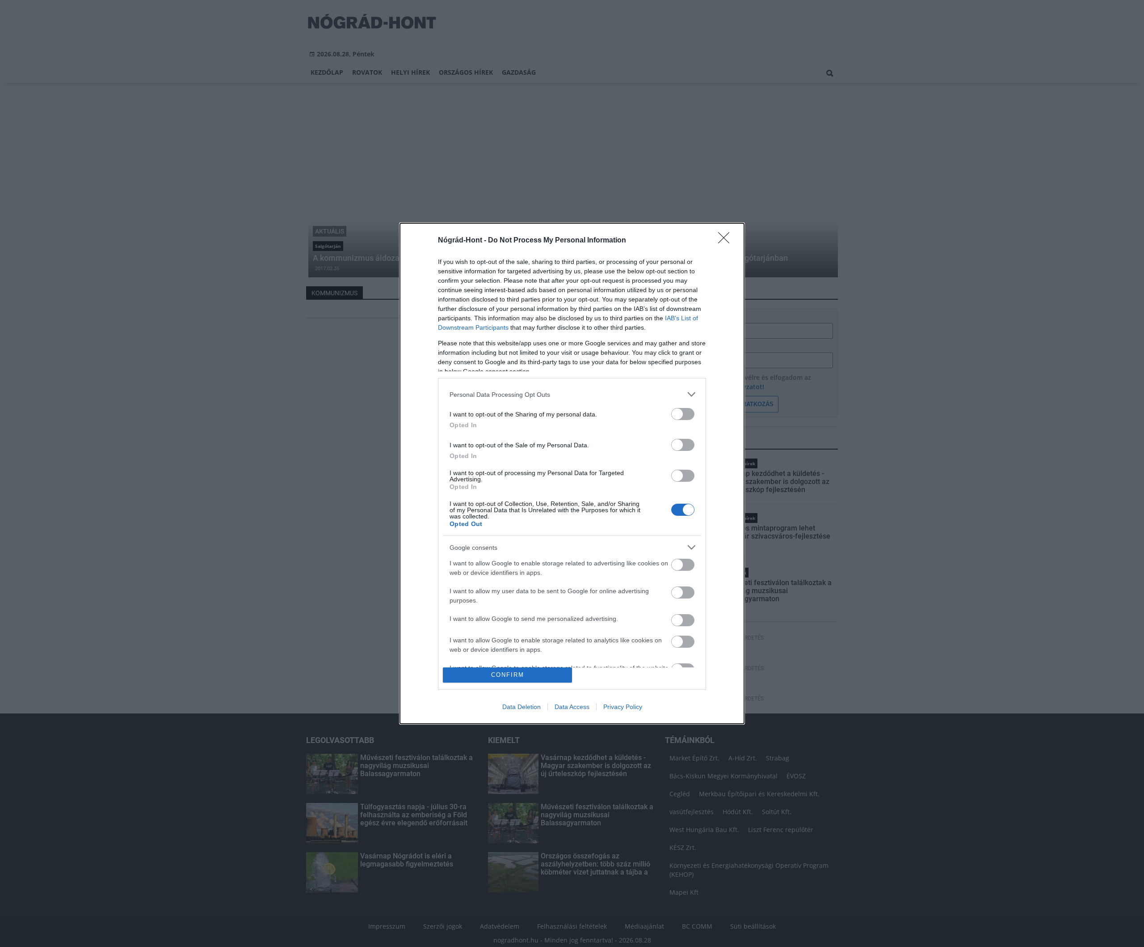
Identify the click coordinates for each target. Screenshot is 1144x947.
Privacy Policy (622, 706)
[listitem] (572, 394)
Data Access (572, 706)
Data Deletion (521, 706)
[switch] (682, 414)
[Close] (726, 240)
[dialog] (572, 473)
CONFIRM (507, 674)
